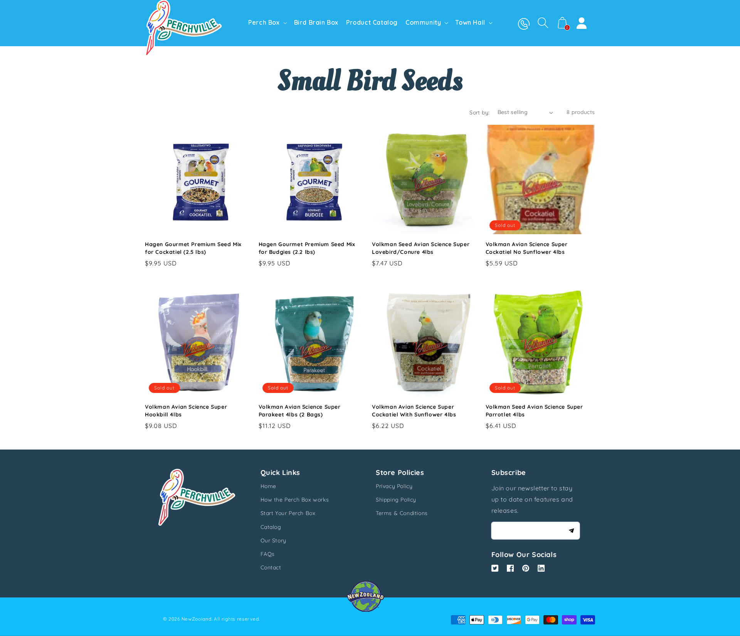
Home (268, 486)
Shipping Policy (396, 499)
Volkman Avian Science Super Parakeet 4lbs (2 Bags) (300, 410)
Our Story (273, 540)
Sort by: (479, 112)
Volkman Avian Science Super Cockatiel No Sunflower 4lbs (527, 248)
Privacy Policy (394, 486)
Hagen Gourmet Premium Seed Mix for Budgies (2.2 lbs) (307, 248)
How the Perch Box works (295, 499)
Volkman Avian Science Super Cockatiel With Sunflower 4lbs (414, 410)
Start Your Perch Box (288, 513)
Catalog (271, 527)
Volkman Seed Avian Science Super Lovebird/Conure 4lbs (420, 248)
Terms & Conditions (402, 513)
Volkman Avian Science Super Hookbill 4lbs (186, 410)
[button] (543, 23)
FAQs (268, 553)
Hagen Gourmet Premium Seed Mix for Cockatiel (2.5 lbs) (193, 248)
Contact (271, 567)
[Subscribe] (571, 530)
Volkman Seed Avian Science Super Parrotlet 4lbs (534, 410)
